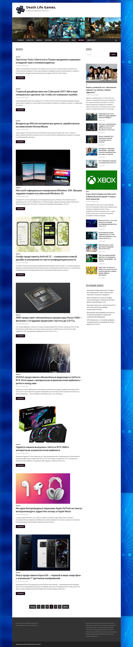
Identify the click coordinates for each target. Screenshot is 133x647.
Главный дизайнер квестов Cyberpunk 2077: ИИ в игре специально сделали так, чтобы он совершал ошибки (47, 93)
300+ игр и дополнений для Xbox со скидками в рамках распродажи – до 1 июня (107, 258)
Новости (30, 40)
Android (39, 40)
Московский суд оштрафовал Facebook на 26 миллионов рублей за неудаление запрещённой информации (101, 315)
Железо (81, 40)
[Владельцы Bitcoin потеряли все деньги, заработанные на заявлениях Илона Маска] (49, 119)
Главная (20, 40)
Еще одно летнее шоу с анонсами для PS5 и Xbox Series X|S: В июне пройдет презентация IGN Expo (101, 307)
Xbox (73, 40)
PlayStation (64, 40)
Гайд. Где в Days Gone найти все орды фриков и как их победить (107, 115)
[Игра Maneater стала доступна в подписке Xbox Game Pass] (91, 251)
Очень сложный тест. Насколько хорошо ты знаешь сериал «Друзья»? (101, 89)
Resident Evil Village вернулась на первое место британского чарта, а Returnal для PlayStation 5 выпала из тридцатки (100, 292)
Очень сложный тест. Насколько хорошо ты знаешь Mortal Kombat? (106, 139)
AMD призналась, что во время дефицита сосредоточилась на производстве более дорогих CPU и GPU (101, 322)
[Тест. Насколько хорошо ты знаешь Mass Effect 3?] (91, 167)
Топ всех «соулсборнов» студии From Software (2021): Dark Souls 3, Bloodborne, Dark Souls (107, 127)
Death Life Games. (41, 7)
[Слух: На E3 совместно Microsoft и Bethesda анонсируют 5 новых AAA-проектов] (101, 190)
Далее (65, 607)
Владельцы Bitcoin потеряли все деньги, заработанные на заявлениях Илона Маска (48, 125)
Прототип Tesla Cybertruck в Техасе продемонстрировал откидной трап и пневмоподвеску (48, 61)
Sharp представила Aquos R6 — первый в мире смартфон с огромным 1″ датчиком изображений (48, 577)
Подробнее (20, 77)
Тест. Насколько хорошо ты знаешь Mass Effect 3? (107, 161)
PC (56, 40)
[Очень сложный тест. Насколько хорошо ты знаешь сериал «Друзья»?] (101, 83)
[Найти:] (101, 54)
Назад (32, 607)
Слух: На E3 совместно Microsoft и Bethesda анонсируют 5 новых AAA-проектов (101, 196)
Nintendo (48, 40)
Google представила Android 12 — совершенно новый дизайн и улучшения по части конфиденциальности (46, 258)
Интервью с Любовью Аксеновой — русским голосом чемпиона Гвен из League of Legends (107, 151)
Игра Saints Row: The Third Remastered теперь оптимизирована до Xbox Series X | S (108, 223)
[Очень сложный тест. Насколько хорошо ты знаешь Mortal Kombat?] (91, 142)
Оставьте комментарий (22, 65)
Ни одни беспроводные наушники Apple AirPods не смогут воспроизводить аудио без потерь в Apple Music (49, 510)
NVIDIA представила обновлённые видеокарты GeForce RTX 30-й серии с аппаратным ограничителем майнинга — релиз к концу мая (49, 380)
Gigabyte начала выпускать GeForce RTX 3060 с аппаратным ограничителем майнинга (42, 449)
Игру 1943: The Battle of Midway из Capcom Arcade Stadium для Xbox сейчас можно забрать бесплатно (108, 271)
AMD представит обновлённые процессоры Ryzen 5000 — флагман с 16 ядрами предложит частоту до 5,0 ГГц (49, 319)
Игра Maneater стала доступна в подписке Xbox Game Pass (106, 247)
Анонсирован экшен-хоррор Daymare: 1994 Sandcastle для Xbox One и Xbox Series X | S (107, 235)
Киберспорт (91, 40)
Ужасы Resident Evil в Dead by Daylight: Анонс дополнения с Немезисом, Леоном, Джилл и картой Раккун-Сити (100, 300)
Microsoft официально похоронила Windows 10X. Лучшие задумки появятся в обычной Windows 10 (49, 192)
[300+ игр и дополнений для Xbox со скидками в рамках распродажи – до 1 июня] (91, 261)
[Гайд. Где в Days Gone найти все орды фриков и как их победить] (91, 120)
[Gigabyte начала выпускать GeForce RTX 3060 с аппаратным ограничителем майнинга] (49, 425)
